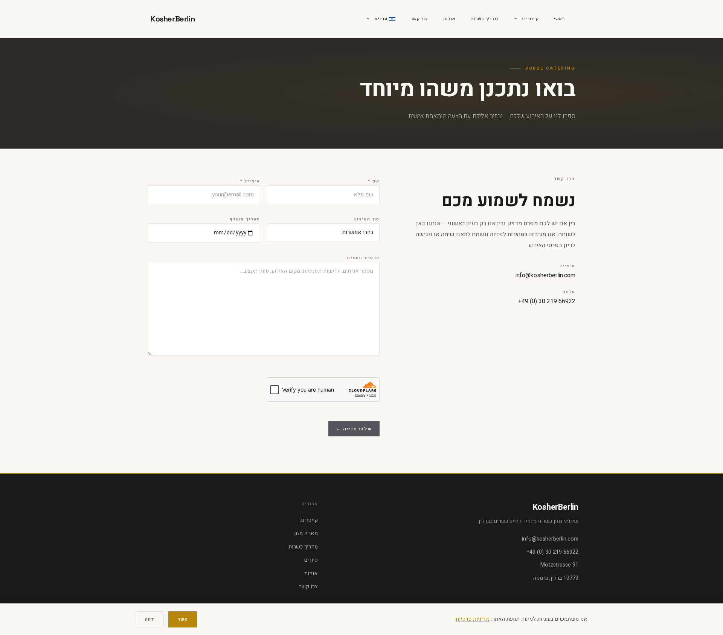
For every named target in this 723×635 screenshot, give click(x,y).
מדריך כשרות (484, 19)
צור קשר (419, 19)
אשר (182, 619)
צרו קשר (308, 587)
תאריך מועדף (245, 219)
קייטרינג (530, 19)
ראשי (559, 19)
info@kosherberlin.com (545, 275)
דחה (149, 619)
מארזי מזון (306, 533)
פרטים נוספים (363, 258)
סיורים (311, 560)
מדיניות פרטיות (473, 619)
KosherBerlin (173, 19)
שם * (374, 181)
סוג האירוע (367, 219)
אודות (449, 19)
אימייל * (250, 181)
